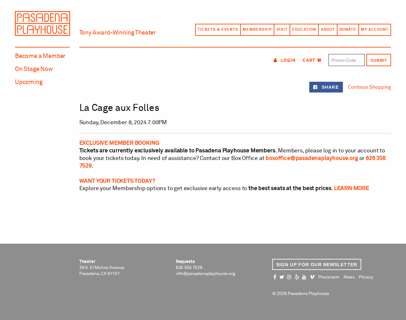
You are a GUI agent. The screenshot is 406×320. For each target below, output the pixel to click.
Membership (257, 30)
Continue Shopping (369, 87)
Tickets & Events (218, 30)
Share (329, 87)
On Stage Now (34, 69)
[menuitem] (217, 30)
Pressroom (328, 277)
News (349, 277)
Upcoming (29, 82)
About (328, 30)
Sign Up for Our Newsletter (316, 264)
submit (378, 60)
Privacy (366, 277)
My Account (375, 30)
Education (304, 30)
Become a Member (40, 56)
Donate (347, 30)
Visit (282, 30)
